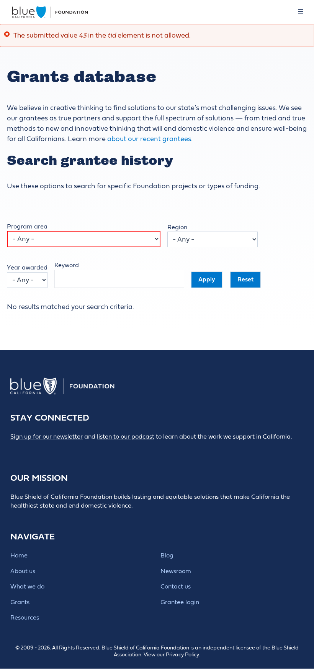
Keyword (66, 265)
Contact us (175, 587)
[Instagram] (67, 449)
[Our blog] (15, 449)
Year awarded (27, 268)
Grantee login (179, 602)
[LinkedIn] (50, 449)
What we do (27, 587)
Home (19, 555)
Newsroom (175, 571)
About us (22, 571)
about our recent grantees (149, 139)
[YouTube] (84, 449)
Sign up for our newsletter (46, 437)
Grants (19, 602)
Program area (27, 227)
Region (177, 227)
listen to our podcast (125, 437)
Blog (166, 555)
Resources (24, 618)
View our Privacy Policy (171, 654)
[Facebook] (33, 449)
